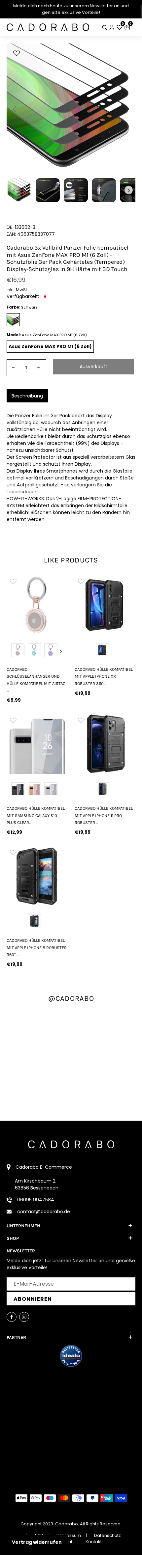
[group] (37, 605)
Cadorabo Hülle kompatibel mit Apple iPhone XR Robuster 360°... (104, 676)
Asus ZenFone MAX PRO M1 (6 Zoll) (50, 346)
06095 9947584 (35, 1199)
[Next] (127, 109)
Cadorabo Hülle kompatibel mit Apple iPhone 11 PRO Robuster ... (104, 815)
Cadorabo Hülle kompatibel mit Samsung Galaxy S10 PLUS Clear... (36, 815)
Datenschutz (107, 1535)
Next (61, 651)
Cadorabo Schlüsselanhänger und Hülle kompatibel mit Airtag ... (36, 680)
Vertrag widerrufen (37, 1542)
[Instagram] (24, 1317)
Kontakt (94, 1542)
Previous (13, 651)
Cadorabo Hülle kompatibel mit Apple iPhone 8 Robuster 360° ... (37, 947)
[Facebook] (12, 1317)
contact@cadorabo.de (43, 1211)
